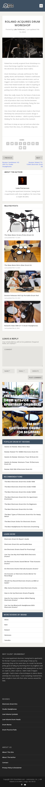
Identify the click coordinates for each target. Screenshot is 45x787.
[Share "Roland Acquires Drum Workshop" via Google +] (16, 143)
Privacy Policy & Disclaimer (12, 768)
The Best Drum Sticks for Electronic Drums (20, 522)
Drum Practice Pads (9, 730)
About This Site (8, 752)
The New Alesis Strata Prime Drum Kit (19, 235)
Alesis (6, 620)
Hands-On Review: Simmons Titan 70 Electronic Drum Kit (21, 463)
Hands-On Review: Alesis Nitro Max (17, 447)
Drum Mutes (6, 725)
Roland (7, 630)
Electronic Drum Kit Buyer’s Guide (16, 539)
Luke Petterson (19, 29)
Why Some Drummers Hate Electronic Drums (20, 588)
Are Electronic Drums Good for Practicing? (19, 549)
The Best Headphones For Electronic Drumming (21, 527)
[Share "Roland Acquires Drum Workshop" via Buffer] (33, 143)
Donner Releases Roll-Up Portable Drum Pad (21, 295)
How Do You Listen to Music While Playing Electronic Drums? (19, 599)
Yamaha (7, 640)
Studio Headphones (9, 709)
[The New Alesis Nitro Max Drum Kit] (22, 251)
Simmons (7, 635)
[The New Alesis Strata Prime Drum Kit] (22, 221)
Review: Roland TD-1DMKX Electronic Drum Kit (21, 452)
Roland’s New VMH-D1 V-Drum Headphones (21, 326)
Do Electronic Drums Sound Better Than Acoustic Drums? (22, 562)
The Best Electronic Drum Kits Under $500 (19, 482)
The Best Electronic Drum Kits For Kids (18, 509)
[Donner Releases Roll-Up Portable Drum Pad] (22, 281)
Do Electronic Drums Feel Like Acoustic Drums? (21, 569)
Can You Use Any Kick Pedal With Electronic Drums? (20, 555)
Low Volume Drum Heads (11, 719)
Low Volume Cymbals (10, 714)
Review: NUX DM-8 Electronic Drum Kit (18, 469)
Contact (5, 763)
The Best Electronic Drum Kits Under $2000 (20, 492)
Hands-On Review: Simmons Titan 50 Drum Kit (21, 457)
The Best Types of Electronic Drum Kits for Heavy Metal (22, 515)
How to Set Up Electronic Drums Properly (19, 593)
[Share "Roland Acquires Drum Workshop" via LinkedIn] (29, 143)
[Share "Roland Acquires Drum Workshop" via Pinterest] (24, 143)
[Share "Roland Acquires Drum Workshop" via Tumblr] (20, 143)
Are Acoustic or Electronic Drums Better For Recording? (20, 575)
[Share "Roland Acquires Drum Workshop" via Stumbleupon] (37, 143)
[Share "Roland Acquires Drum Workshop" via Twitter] (12, 143)
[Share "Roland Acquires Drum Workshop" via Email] (20, 148)
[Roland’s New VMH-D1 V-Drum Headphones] (22, 312)
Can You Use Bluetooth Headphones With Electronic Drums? (19, 606)
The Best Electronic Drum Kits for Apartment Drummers (21, 498)
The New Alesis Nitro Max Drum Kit (18, 265)
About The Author (9, 757)
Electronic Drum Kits (9, 704)
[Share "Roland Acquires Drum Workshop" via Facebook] (8, 143)
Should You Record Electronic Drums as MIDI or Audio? (21, 582)
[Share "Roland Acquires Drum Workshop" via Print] (24, 148)
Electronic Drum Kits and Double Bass (18, 544)
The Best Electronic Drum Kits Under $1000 (20, 487)
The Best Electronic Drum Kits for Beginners (20, 504)
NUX (6, 625)
